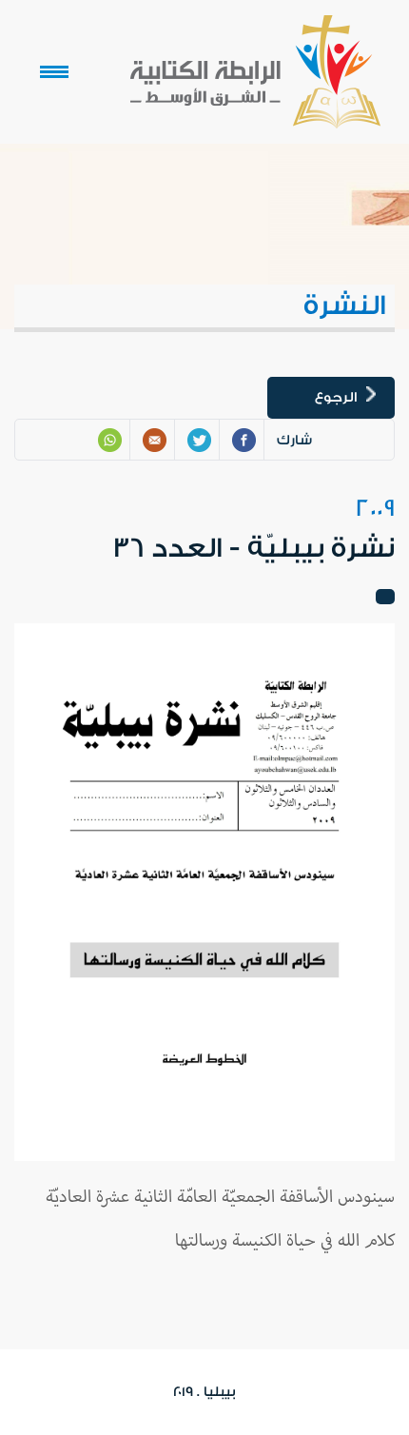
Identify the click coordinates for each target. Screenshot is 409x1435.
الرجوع (336, 397)
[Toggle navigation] (54, 72)
